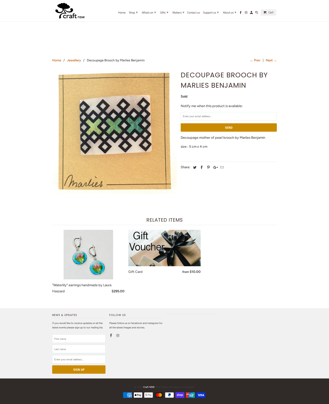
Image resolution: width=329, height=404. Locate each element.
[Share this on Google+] (215, 167)
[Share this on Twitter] (194, 167)
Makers (178, 12)
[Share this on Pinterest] (208, 167)
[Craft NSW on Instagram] (118, 335)
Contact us (193, 13)
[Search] (257, 13)
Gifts (164, 12)
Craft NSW (149, 387)
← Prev (255, 60)
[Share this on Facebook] (201, 167)
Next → (271, 60)
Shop (133, 12)
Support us (211, 12)
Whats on (149, 12)
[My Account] (251, 13)
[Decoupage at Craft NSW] (114, 131)
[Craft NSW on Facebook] (111, 335)
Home (122, 13)
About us (229, 12)
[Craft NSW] (76, 11)
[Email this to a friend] (221, 167)
